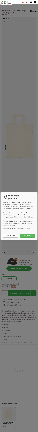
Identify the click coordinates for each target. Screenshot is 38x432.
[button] (23, 2)
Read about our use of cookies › (20, 228)
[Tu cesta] (31, 2)
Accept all (28, 235)
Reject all (6, 228)
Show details (10, 235)
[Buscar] (27, 2)
